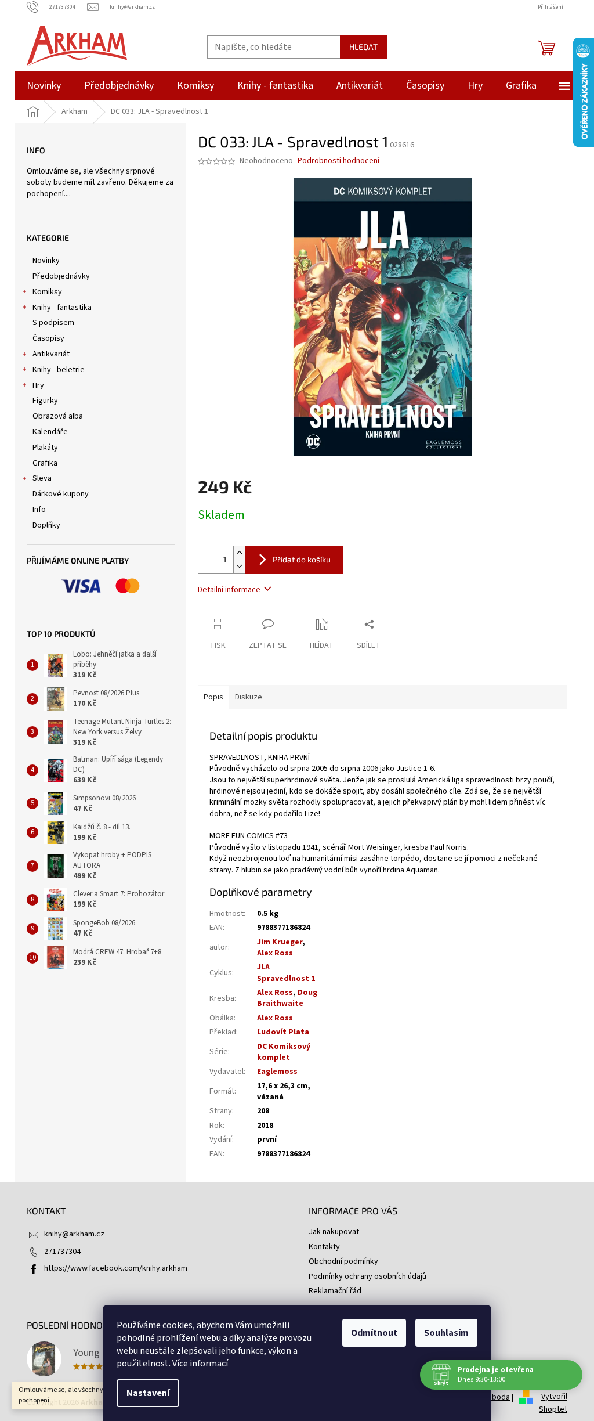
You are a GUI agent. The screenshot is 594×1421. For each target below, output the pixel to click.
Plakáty (45, 447)
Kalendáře (50, 432)
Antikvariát (51, 354)
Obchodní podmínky (343, 1261)
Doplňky (46, 525)
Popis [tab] (213, 697)
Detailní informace (229, 590)
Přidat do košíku (302, 559)
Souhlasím (442, 1332)
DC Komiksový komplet (283, 1052)
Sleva (42, 478)
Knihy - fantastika (62, 307)
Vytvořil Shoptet (553, 1403)
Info (39, 509)
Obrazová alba (57, 416)
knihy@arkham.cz (74, 1234)
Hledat (363, 47)
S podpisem (53, 323)
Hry (38, 385)
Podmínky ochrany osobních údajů (367, 1276)
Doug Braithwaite (287, 998)
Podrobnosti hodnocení (338, 161)
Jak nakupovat (334, 1232)
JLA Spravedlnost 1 (286, 972)
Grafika (44, 463)
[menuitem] (44, 85)
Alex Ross (275, 953)
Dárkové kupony (60, 494)
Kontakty (324, 1247)
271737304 (62, 1251)
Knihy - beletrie (58, 370)
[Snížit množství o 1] (239, 566)
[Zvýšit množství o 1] (239, 553)
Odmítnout (370, 1332)
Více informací (196, 1363)
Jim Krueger (279, 942)
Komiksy (47, 292)
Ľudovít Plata (283, 1032)
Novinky (46, 260)
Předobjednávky (61, 276)
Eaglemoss (277, 1071)
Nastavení (143, 1393)
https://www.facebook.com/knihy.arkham (115, 1268)
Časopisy (48, 338)
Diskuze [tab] (248, 697)
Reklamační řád (335, 1291)
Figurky (45, 400)
